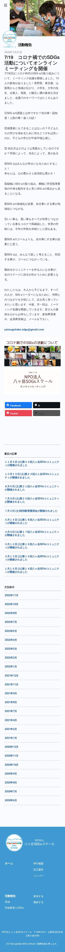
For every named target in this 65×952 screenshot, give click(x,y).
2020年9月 (11, 773)
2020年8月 (11, 782)
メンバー (38, 875)
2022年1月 (11, 666)
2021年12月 (11, 675)
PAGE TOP (63, 913)
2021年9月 (11, 693)
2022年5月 (11, 631)
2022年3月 (11, 648)
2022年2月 (11, 657)
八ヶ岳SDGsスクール (31, 842)
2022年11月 (11, 595)
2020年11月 (11, 755)
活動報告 (10, 896)
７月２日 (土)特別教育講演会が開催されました (31, 510)
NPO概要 (38, 863)
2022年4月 (11, 639)
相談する (38, 902)
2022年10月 (11, 604)
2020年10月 (11, 764)
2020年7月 (11, 791)
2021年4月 (11, 720)
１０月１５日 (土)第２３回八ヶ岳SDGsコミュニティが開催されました (32, 476)
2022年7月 (11, 621)
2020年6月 (11, 800)
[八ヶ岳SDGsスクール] (9, 45)
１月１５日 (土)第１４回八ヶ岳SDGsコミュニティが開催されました (32, 570)
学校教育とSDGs (14, 907)
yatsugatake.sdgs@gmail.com (24, 329)
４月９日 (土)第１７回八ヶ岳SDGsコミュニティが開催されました (32, 533)
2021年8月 (11, 702)
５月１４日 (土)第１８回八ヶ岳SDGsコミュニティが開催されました (32, 521)
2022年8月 (11, 613)
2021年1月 (11, 737)
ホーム (9, 863)
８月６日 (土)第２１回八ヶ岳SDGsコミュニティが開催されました (32, 488)
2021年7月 (11, 711)
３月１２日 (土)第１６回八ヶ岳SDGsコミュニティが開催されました (32, 546)
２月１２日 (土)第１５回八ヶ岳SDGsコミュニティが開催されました (32, 558)
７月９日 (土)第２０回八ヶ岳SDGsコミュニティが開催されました (32, 500)
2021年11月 (11, 684)
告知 (7, 901)
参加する (38, 896)
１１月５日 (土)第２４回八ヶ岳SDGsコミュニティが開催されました (32, 463)
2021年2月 (11, 729)
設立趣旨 (38, 869)
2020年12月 (11, 746)
